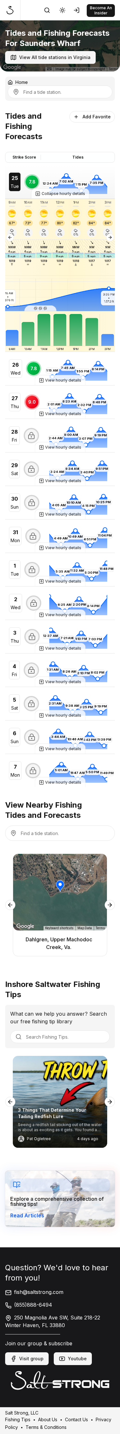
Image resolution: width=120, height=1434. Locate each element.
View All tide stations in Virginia (55, 57)
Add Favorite (97, 116)
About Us (47, 1419)
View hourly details (63, 380)
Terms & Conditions (46, 1427)
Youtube (77, 1358)
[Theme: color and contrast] (62, 10)
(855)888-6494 (33, 1305)
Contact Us (76, 1419)
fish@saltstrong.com (38, 1292)
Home (21, 82)
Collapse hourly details (63, 193)
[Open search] (47, 10)
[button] (40, 308)
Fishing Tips (17, 1419)
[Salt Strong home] (12, 10)
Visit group (31, 1358)
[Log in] (77, 10)
